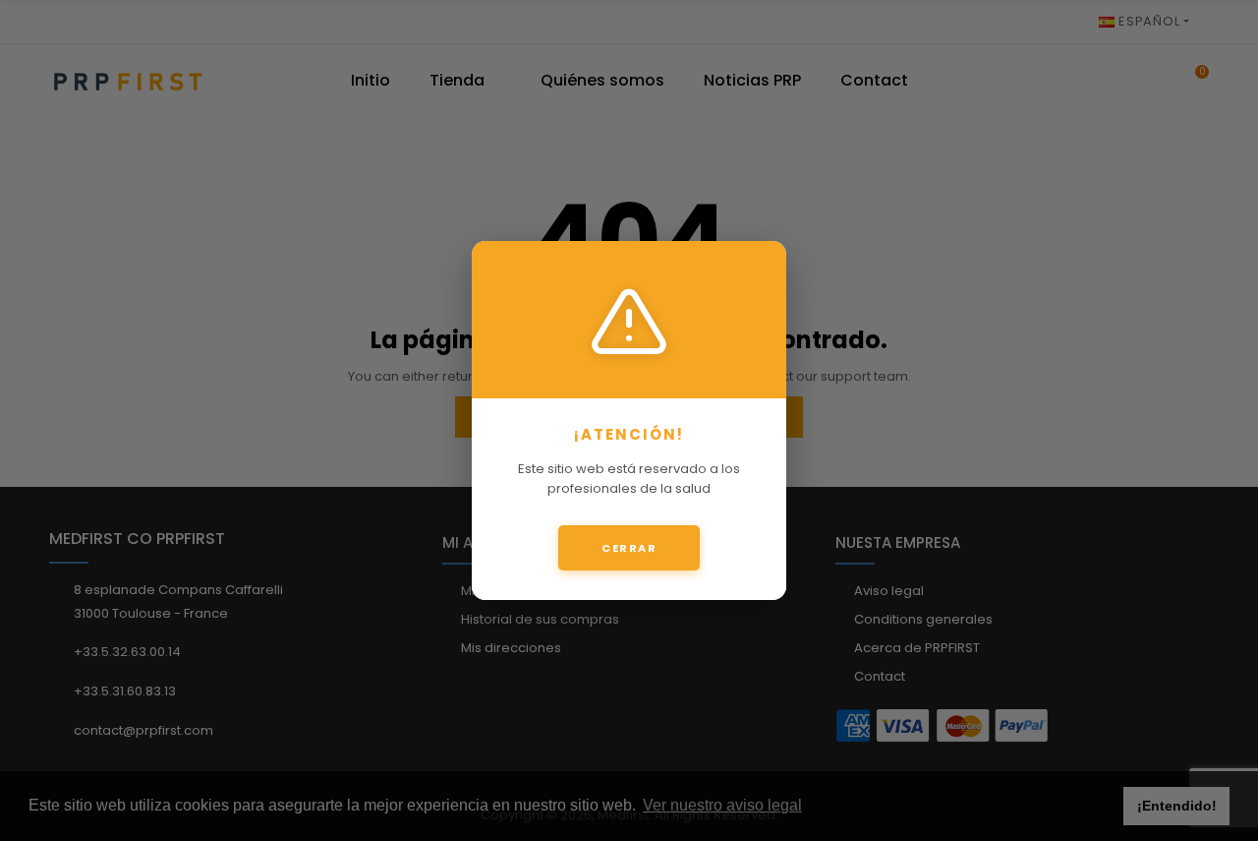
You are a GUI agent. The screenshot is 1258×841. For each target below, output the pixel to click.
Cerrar (629, 548)
